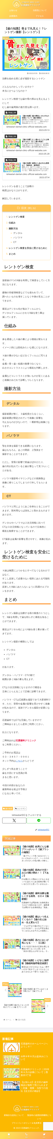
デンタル (17, 233)
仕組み (12, 222)
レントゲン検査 (17, 216)
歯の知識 (8, 808)
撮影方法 (13, 228)
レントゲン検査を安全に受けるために (28, 248)
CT (14, 242)
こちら (19, 760)
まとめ (12, 253)
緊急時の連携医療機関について (39, 1117)
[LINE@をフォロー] (39, 820)
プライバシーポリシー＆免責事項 (26, 1123)
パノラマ (17, 237)
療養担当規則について (14, 1115)
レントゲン (21, 808)
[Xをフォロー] (14, 820)
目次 (24, 208)
